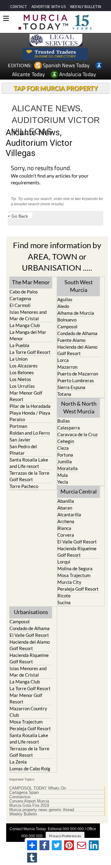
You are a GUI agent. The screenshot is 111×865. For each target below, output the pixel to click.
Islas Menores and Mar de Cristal (28, 315)
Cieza (63, 448)
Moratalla (67, 468)
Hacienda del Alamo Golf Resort (77, 350)
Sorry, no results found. (41, 168)
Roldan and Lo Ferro (30, 433)
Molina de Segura (74, 568)
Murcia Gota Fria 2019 (29, 805)
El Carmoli (20, 305)
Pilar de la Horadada (30, 406)
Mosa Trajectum (73, 575)
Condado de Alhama (77, 333)
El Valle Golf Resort (77, 541)
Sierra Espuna (71, 387)
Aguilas (64, 299)
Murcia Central (78, 491)
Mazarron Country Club (28, 712)
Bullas (63, 421)
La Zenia (18, 762)
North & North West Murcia (79, 407)
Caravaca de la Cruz (77, 434)
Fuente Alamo (71, 340)
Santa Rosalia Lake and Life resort (29, 463)
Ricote (64, 595)
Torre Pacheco (24, 486)
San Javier (20, 439)
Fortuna (65, 454)
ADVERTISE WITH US (48, 6)
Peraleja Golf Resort (78, 589)
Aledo (63, 306)
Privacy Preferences (65, 836)
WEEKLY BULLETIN (85, 6)
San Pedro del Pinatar (23, 450)
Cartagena (20, 298)
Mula (62, 475)
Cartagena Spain (24, 792)
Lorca (63, 360)
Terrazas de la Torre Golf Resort (29, 476)
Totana (64, 394)
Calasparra (68, 427)
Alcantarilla (69, 514)
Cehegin (65, 441)
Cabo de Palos (24, 291)
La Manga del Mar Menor (28, 335)
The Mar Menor (31, 282)
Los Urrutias (22, 386)
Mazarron (67, 367)
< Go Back (18, 216)
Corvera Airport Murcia (29, 801)
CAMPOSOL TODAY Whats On (37, 788)
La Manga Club (25, 325)
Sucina (64, 602)
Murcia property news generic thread (41, 810)
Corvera (65, 535)
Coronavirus (20, 797)
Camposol (67, 326)
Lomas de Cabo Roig (30, 768)
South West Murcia (78, 286)
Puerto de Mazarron (77, 373)
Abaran (64, 507)
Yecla (62, 482)
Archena (65, 521)
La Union (18, 359)
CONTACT (18, 6)
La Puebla (19, 345)
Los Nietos (20, 379)
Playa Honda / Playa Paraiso (30, 416)
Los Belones (22, 372)
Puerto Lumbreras (75, 380)
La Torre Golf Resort (30, 352)
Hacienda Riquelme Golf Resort (77, 552)
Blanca (64, 528)
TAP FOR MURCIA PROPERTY (56, 88)
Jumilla (64, 461)
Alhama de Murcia (75, 313)
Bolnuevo (66, 319)
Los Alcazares (24, 365)
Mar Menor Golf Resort (26, 396)
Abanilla (65, 501)
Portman (18, 426)
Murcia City (69, 582)
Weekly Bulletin (23, 814)
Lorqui (63, 561)
